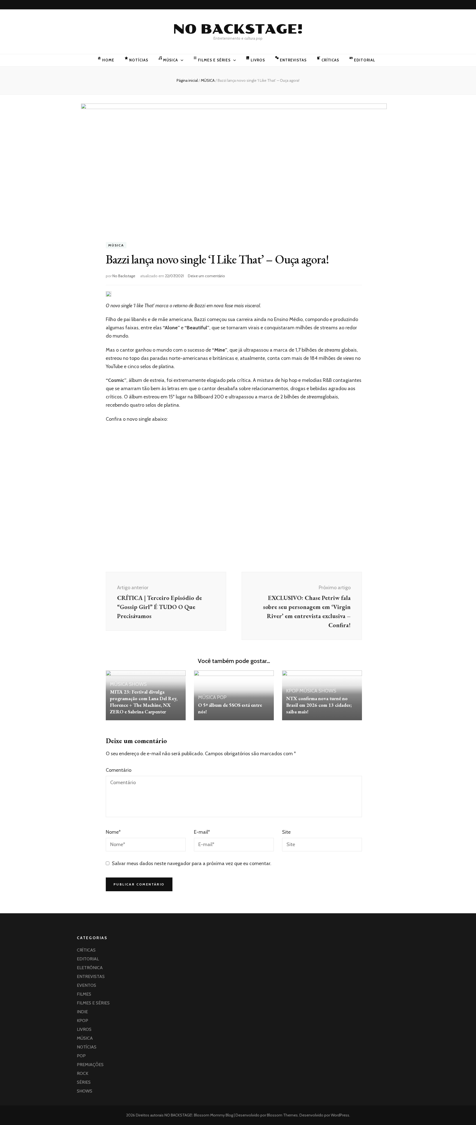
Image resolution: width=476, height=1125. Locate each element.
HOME (108, 60)
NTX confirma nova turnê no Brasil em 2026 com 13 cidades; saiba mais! (319, 705)
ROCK (82, 1073)
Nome (113, 832)
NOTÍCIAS (138, 60)
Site (286, 832)
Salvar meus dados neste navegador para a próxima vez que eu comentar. (191, 863)
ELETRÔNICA (90, 967)
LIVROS (258, 60)
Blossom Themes (282, 1115)
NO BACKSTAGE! (238, 29)
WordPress (340, 1115)
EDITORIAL (364, 60)
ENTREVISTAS (293, 60)
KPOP (292, 691)
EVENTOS (86, 985)
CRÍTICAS (330, 60)
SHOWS (138, 684)
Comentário (118, 770)
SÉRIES (84, 1082)
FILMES (84, 994)
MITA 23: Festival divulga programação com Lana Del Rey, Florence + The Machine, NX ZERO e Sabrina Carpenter (143, 702)
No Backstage (123, 275)
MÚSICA (170, 60)
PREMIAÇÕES (90, 1064)
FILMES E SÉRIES (214, 60)
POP (221, 697)
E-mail (202, 832)
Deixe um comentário (206, 275)
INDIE (82, 1011)
